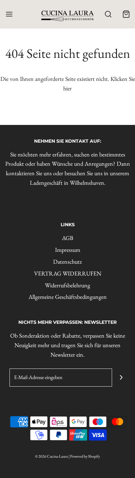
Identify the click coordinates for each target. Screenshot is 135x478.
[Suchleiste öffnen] (108, 14)
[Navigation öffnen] (9, 14)
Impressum (67, 249)
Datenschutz (67, 261)
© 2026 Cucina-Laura (51, 456)
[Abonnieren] (121, 378)
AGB (67, 238)
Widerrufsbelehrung (67, 285)
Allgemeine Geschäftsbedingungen (68, 296)
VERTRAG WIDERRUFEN (67, 273)
